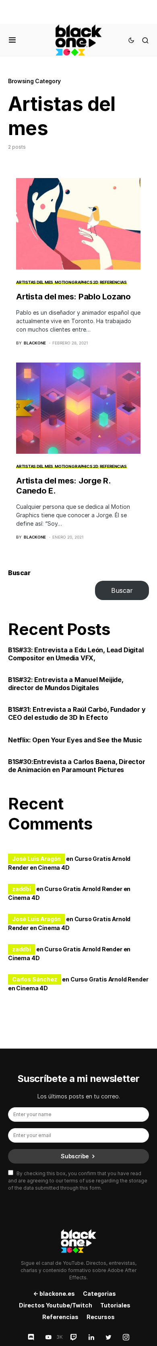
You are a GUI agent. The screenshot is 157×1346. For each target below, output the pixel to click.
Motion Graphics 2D (76, 282)
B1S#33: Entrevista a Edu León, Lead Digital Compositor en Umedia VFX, (75, 654)
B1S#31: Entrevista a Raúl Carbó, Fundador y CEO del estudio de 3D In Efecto (76, 713)
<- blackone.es (54, 1293)
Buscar (19, 573)
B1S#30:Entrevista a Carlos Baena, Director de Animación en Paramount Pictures (76, 766)
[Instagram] (126, 1337)
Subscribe (75, 1156)
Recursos (101, 1316)
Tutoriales (115, 1305)
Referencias (113, 282)
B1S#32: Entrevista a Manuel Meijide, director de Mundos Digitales (66, 684)
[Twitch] (73, 1337)
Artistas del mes (34, 282)
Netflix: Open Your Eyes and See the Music (75, 740)
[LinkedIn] (91, 1337)
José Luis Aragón (36, 858)
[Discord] (31, 1337)
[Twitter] (108, 1337)
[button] (12, 40)
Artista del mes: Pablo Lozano (73, 296)
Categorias (99, 1293)
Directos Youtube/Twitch (55, 1305)
